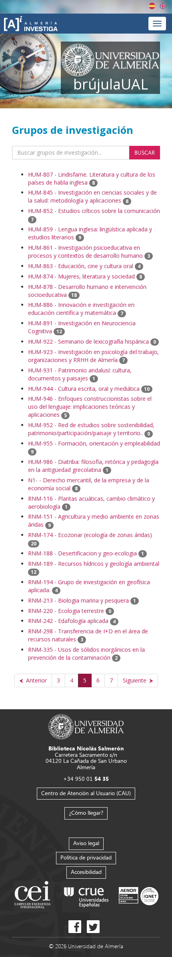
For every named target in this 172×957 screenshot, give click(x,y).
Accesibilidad (86, 871)
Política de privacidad (86, 857)
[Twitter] (93, 926)
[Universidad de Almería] (86, 726)
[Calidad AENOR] (138, 895)
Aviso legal (86, 843)
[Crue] (86, 895)
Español (152, 6)
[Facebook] (74, 926)
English (163, 6)
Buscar (144, 152)
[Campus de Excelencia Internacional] (34, 895)
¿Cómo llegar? (86, 812)
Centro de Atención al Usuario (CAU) (86, 793)
